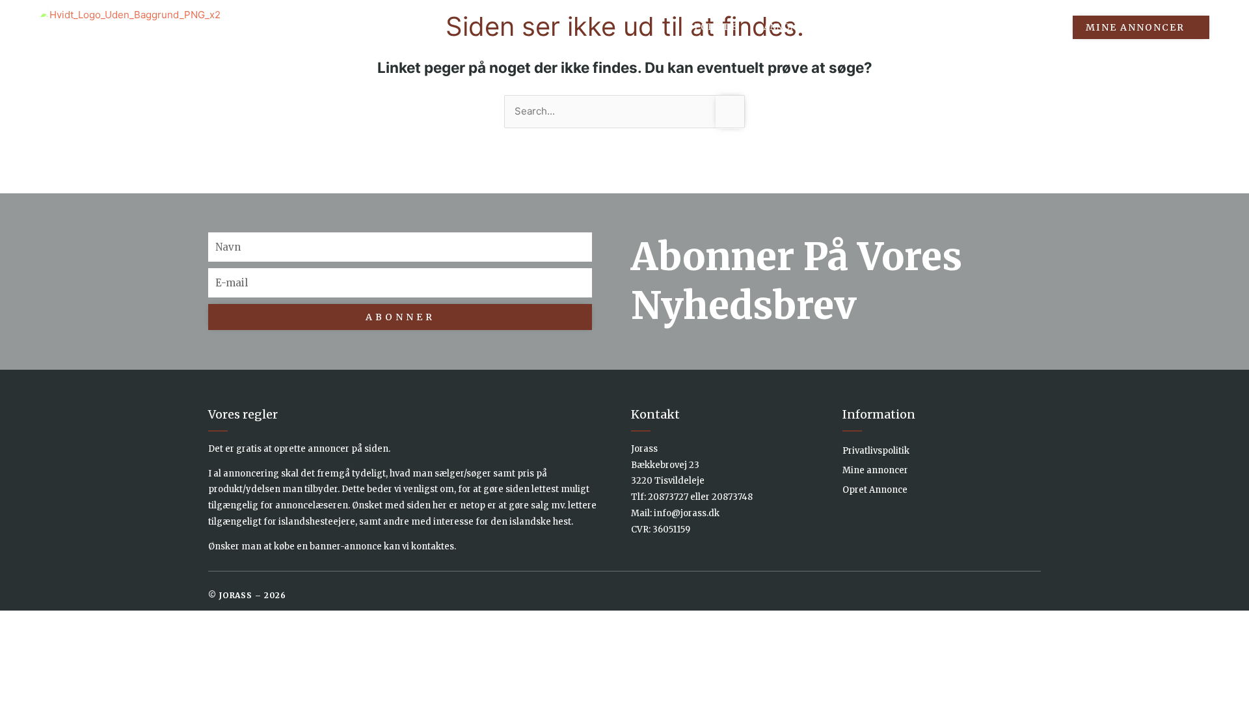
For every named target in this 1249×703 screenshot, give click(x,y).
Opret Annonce (874, 489)
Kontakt (1029, 27)
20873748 (732, 497)
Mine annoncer (875, 470)
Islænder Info (881, 27)
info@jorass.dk (686, 513)
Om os (963, 27)
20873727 (668, 497)
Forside (716, 27)
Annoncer (790, 27)
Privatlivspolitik (875, 450)
